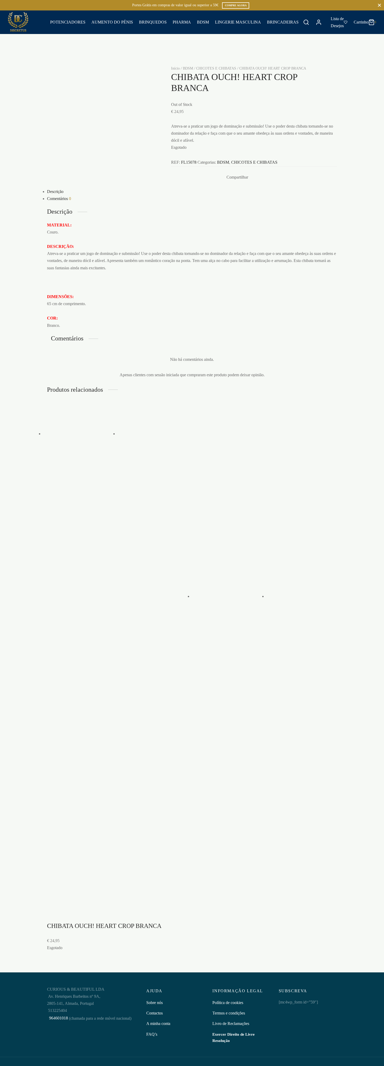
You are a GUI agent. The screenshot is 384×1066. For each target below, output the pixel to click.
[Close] (379, 5)
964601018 (58, 1018)
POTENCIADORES (67, 22)
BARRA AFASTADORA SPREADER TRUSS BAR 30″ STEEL (78, 493)
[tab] (192, 191)
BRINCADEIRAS (283, 22)
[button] (74, 554)
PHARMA (182, 22)
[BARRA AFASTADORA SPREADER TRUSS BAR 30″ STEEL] (80, 433)
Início (175, 68)
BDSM (203, 22)
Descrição (55, 191)
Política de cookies (227, 1002)
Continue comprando (302, 56)
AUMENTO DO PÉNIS (112, 22)
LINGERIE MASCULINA (238, 22)
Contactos (154, 1013)
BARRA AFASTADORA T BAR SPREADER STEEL (227, 819)
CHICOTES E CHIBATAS (216, 68)
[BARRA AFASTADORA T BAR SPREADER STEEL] (229, 596)
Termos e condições (228, 1013)
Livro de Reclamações (230, 1023)
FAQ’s (151, 1034)
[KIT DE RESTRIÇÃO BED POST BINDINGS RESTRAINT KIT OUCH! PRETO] (154, 433)
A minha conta (158, 1023)
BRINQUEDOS (153, 22)
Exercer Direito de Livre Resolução (233, 1037)
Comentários (59, 198)
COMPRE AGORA (236, 5)
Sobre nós (154, 1002)
